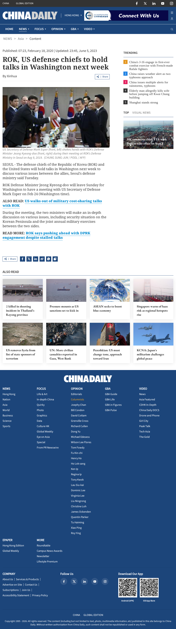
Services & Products (27, 579)
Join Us (26, 590)
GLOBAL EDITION (24, 3)
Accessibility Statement (16, 595)
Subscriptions (11, 590)
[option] (148, 135)
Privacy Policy (40, 595)
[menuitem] (71, 15)
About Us (8, 579)
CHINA (6, 3)
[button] (128, 145)
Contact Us (31, 585)
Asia (21, 38)
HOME (9, 29)
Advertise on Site (12, 585)
